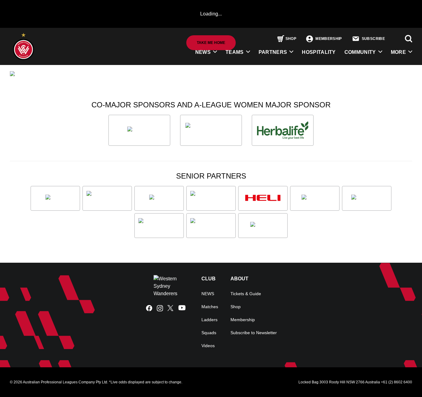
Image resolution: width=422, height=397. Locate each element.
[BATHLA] (139, 130)
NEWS (203, 52)
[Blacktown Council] (211, 198)
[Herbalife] (282, 130)
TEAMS (235, 52)
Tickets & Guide (245, 293)
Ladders (209, 319)
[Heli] (262, 198)
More (398, 52)
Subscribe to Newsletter (253, 332)
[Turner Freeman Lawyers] (211, 130)
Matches (209, 306)
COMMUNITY (360, 52)
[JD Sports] (314, 198)
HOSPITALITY (319, 52)
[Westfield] (262, 226)
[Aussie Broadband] (107, 198)
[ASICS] (55, 198)
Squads (208, 332)
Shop (235, 306)
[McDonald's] (366, 198)
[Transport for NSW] (211, 226)
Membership (242, 319)
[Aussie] (159, 198)
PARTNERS (273, 52)
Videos (208, 345)
